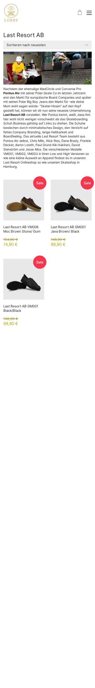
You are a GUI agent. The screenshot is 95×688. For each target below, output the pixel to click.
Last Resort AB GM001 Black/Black (20, 308)
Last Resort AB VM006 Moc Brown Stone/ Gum (21, 229)
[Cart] (79, 13)
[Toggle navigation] (89, 13)
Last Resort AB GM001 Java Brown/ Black (68, 229)
